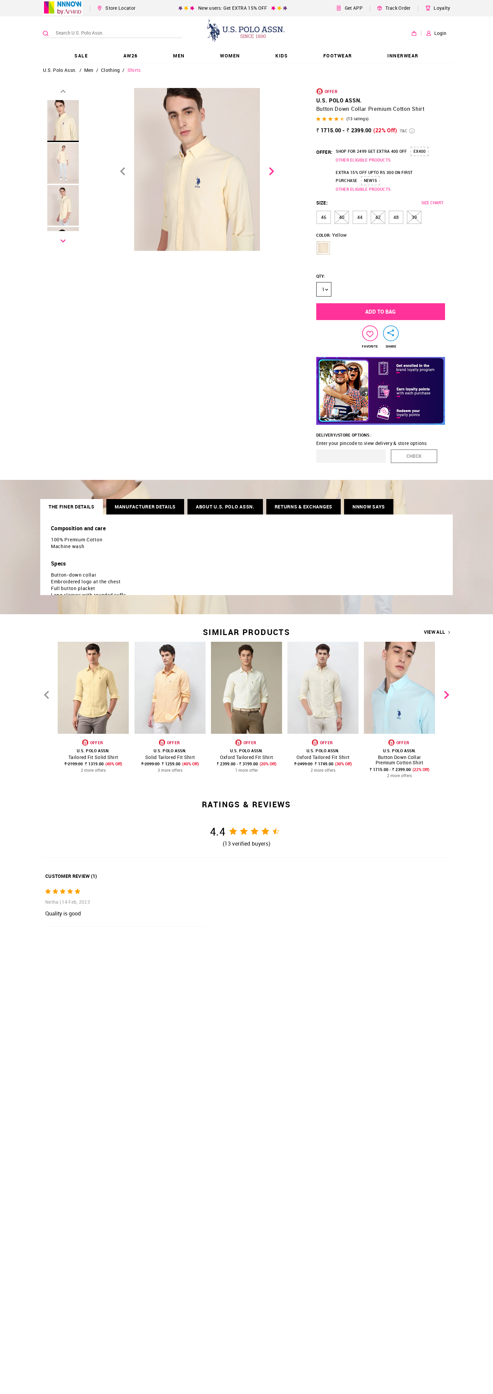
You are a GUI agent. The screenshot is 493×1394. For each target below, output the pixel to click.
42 (378, 217)
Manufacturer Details (145, 506)
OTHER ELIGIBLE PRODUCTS (363, 160)
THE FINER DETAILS (72, 506)
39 (414, 217)
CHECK (414, 456)
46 (323, 217)
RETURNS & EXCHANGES (303, 506)
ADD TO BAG (380, 311)
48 (396, 217)
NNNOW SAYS (368, 506)
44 (360, 217)
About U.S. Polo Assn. (225, 506)
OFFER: (324, 152)
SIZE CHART (432, 202)
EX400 (420, 151)
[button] (323, 248)
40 (341, 217)
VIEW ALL (434, 632)
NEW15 (370, 180)
